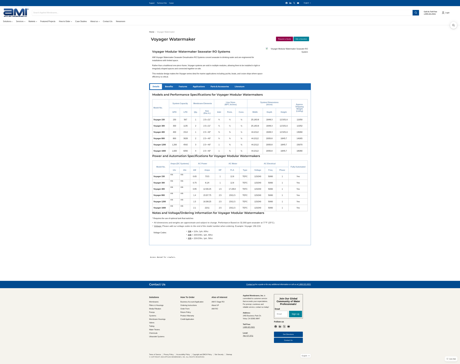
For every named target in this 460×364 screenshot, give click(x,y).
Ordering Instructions (188, 305)
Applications (199, 86)
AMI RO (215, 309)
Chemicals (153, 333)
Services (20, 21)
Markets (32, 21)
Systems (152, 316)
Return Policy (185, 312)
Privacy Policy (169, 354)
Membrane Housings (157, 319)
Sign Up (295, 314)
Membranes (154, 302)
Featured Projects (47, 21)
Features (183, 86)
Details (156, 86)
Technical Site (162, 3)
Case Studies (81, 21)
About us (94, 21)
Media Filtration (155, 309)
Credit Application (187, 319)
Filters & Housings (156, 305)
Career (171, 3)
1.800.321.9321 (430, 14)
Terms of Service (155, 354)
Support (152, 3)
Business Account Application (191, 302)
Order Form (185, 309)
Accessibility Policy (183, 354)
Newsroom (120, 21)
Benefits (169, 86)
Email (277, 309)
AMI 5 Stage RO (218, 302)
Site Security (219, 354)
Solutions (7, 21)
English (306, 3)
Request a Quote (284, 39)
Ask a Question (301, 39)
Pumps (152, 312)
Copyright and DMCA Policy (202, 354)
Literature (239, 86)
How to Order (65, 21)
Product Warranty (187, 316)
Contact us (250, 284)
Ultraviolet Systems (156, 336)
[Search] (416, 12)
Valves (151, 323)
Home (151, 32)
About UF (215, 305)
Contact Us (107, 21)
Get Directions (288, 334)
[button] (453, 25)
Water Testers (154, 330)
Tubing (151, 326)
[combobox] (222, 12)
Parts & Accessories (220, 86)
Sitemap (229, 354)
